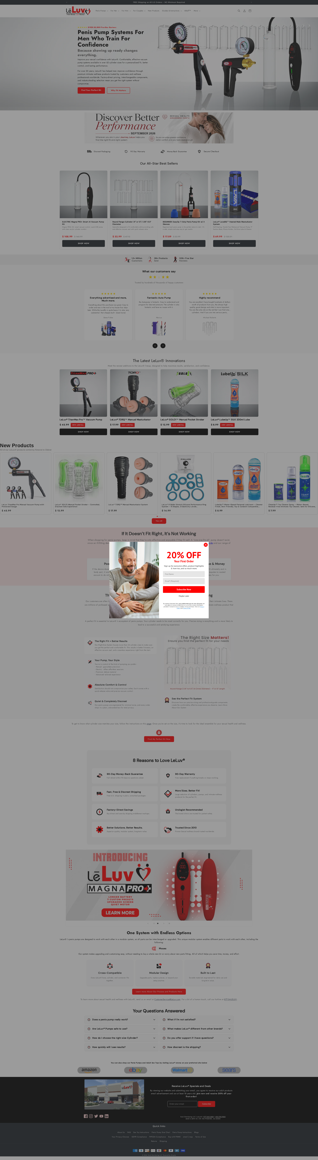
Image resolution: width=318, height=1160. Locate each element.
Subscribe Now (184, 589)
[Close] (206, 545)
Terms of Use (187, 608)
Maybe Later (184, 596)
